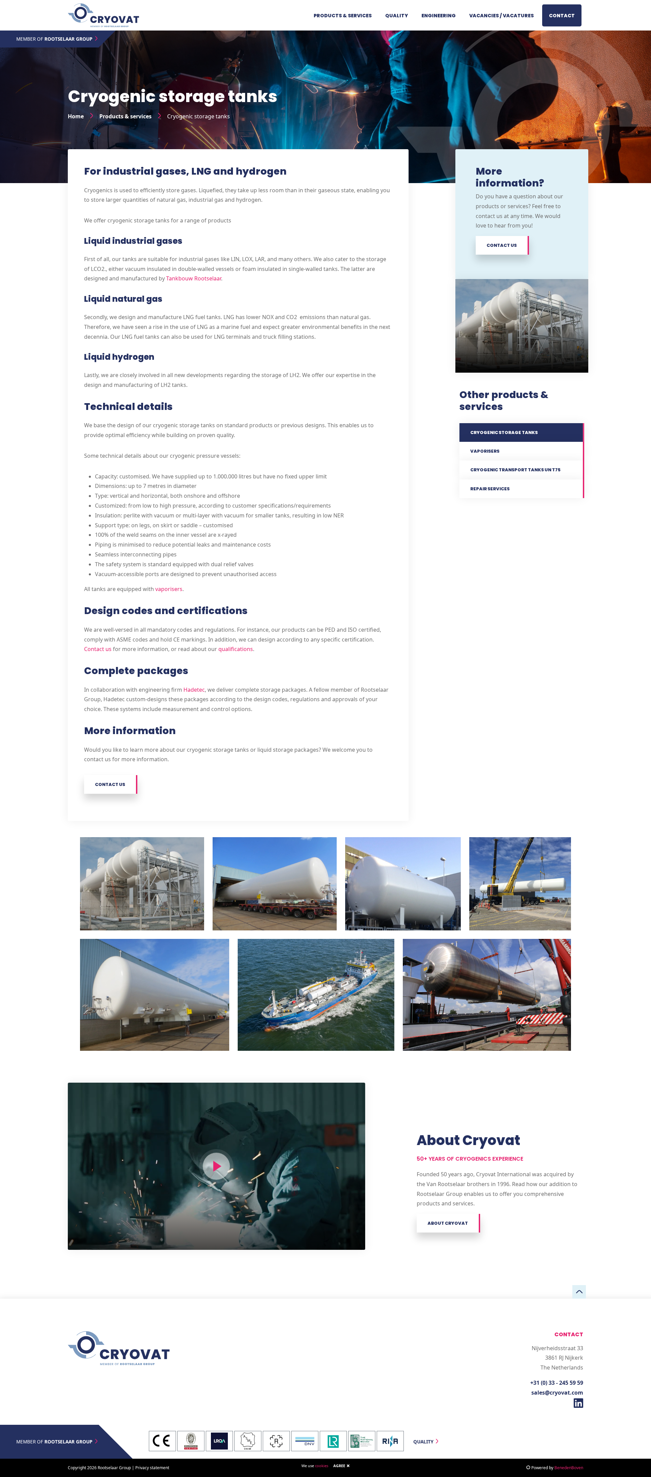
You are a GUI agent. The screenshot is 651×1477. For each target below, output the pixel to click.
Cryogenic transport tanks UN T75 (515, 470)
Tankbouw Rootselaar (193, 278)
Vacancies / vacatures (501, 15)
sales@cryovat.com (557, 1392)
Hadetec (194, 689)
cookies (321, 1465)
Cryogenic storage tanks (504, 432)
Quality (396, 15)
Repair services (490, 489)
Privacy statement (152, 1468)
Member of (54, 39)
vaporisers (168, 589)
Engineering (438, 15)
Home (76, 116)
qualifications (235, 649)
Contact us (98, 649)
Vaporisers (484, 451)
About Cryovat (448, 1223)
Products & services (343, 15)
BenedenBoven (568, 1468)
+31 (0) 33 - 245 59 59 (556, 1382)
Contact (562, 15)
